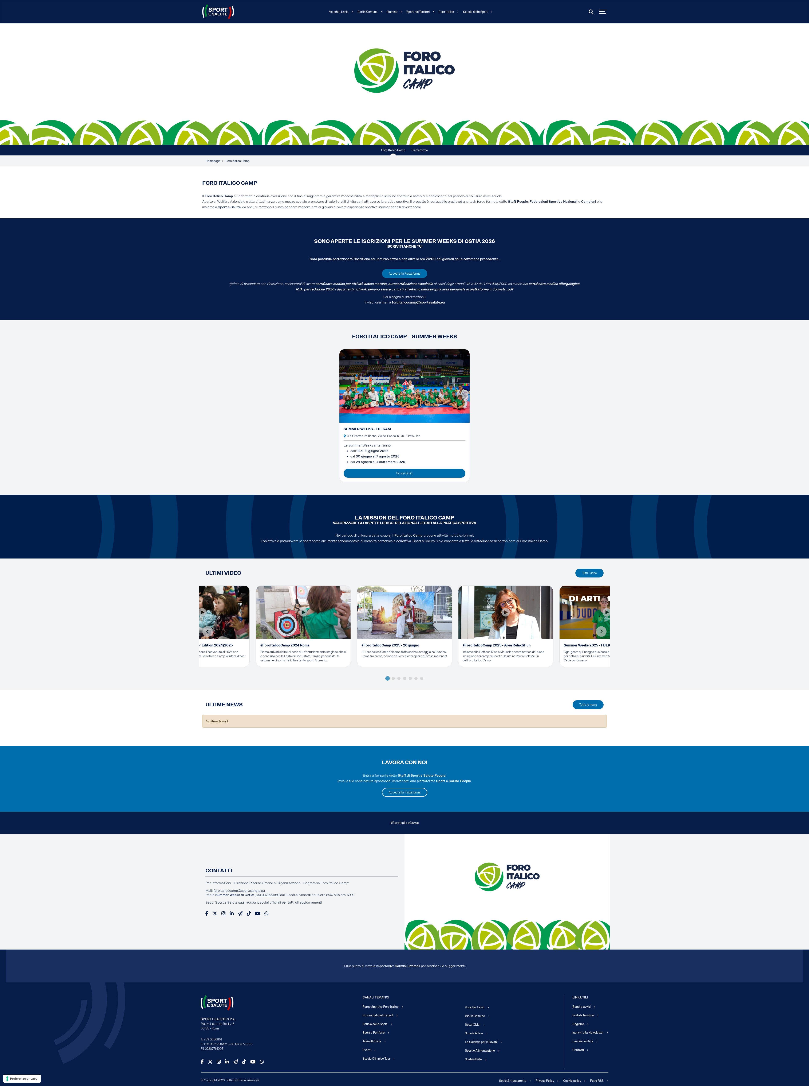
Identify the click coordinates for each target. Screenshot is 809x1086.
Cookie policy (572, 1081)
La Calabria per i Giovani (481, 1042)
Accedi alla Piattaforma (405, 273)
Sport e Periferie (374, 1033)
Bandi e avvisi (581, 1007)
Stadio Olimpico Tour (376, 1058)
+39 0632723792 (215, 1044)
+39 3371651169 (267, 895)
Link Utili (580, 997)
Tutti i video (589, 573)
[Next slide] (601, 631)
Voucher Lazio (338, 12)
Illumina (392, 12)
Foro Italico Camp (393, 150)
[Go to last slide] (207, 631)
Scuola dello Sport (475, 12)
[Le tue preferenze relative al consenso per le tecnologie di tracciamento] (22, 1079)
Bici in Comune (368, 12)
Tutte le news (588, 705)
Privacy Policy (545, 1081)
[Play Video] (202, 612)
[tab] (387, 678)
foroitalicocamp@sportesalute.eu (418, 302)
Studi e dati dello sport (378, 1015)
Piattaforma (419, 150)
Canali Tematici (376, 997)
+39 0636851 (213, 1039)
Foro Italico (446, 12)
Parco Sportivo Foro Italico (381, 1007)
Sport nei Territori (418, 12)
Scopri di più (404, 473)
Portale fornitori (583, 1015)
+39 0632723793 (240, 1044)
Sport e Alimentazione (480, 1050)
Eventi (367, 1050)
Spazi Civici (472, 1025)
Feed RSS (597, 1081)
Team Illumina (372, 1041)
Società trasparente (512, 1081)
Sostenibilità (473, 1059)
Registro (578, 1024)
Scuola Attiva (474, 1033)
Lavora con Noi (582, 1041)
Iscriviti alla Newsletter (588, 1033)
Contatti (578, 1050)
